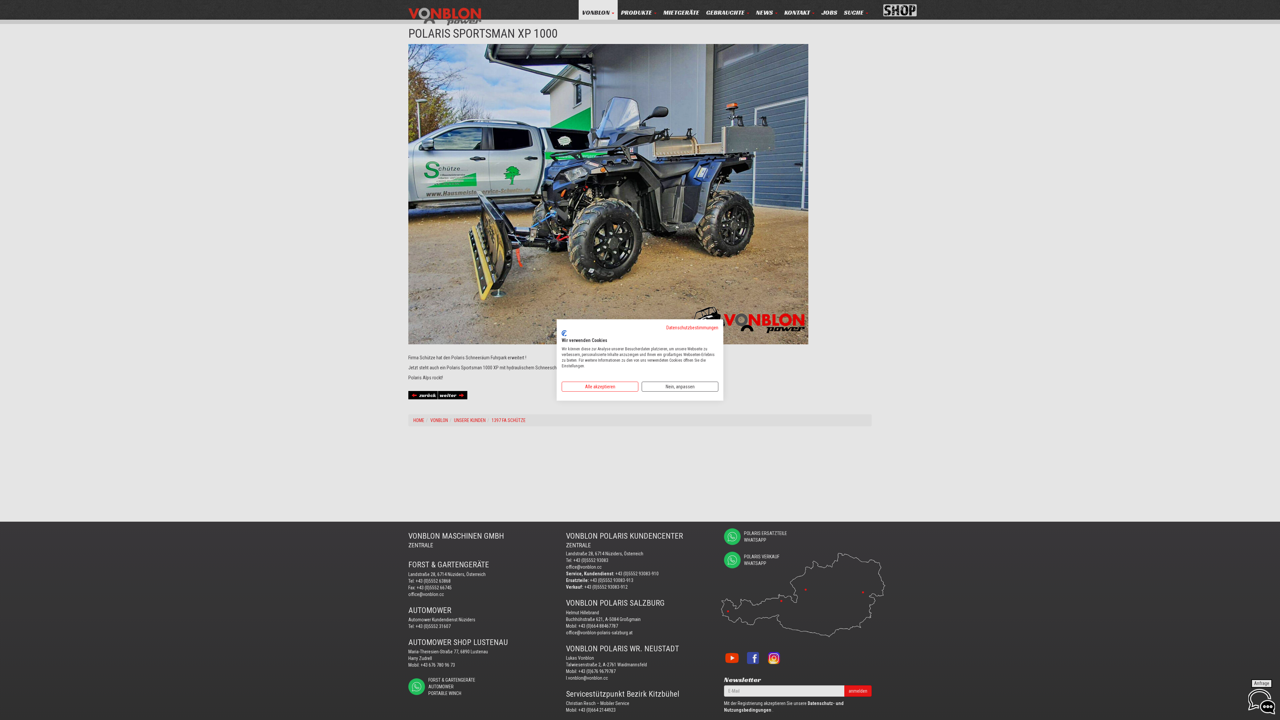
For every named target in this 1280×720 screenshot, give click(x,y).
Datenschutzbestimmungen (692, 327)
